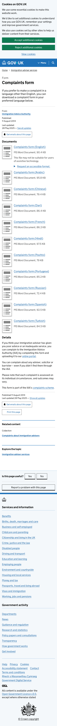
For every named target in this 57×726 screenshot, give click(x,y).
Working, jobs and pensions (16, 596)
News (5, 619)
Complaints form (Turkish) (29, 321)
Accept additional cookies (28, 40)
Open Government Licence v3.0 (19, 693)
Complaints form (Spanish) (30, 304)
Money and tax (10, 580)
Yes (31, 476)
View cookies (28, 54)
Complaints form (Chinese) (30, 189)
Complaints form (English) (29, 147)
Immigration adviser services (24, 70)
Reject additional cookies (28, 47)
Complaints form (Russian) (30, 288)
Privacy (14, 664)
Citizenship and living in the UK (18, 537)
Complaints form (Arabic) (29, 172)
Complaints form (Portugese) (31, 271)
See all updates (24, 128)
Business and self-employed (17, 526)
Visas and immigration (14, 591)
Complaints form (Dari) (28, 205)
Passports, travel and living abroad (21, 585)
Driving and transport (13, 553)
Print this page (13, 412)
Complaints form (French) (29, 222)
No (43, 476)
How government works (15, 646)
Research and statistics (15, 630)
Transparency (9, 640)
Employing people (11, 564)
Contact (34, 668)
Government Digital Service (16, 680)
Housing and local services (16, 575)
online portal (29, 356)
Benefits (6, 516)
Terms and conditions (13, 672)
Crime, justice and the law (16, 542)
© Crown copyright (28, 719)
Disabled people (11, 548)
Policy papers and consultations (19, 635)
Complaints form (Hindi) (28, 238)
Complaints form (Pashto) (29, 255)
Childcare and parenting (15, 532)
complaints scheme (43, 387)
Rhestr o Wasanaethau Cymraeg (19, 676)
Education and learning (14, 558)
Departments (9, 613)
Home (5, 70)
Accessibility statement (15, 668)
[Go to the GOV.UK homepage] (12, 62)
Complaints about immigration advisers (21, 435)
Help (4, 664)
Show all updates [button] (37, 398)
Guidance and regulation (15, 624)
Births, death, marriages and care (20, 521)
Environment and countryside (18, 569)
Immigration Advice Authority (16, 114)
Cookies (24, 664)
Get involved (9, 651)
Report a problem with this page (28, 487)
